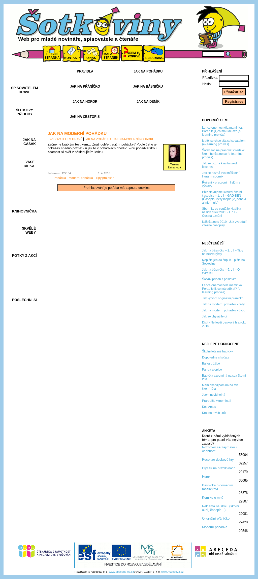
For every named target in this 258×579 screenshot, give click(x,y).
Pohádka (60, 178)
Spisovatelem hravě (65, 139)
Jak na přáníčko (85, 86)
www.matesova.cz (172, 571)
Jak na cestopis (85, 117)
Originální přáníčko (216, 518)
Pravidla (85, 71)
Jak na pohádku (148, 71)
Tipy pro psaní (105, 178)
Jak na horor (85, 101)
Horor (206, 477)
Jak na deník (148, 101)
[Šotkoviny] (100, 26)
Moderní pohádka (214, 527)
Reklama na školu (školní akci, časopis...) (220, 508)
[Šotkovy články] (220, 27)
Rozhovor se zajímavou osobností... (219, 449)
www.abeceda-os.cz (121, 571)
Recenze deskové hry (218, 459)
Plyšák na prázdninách (218, 468)
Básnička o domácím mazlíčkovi (217, 487)
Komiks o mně (212, 497)
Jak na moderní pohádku (77, 133)
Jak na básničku (148, 86)
